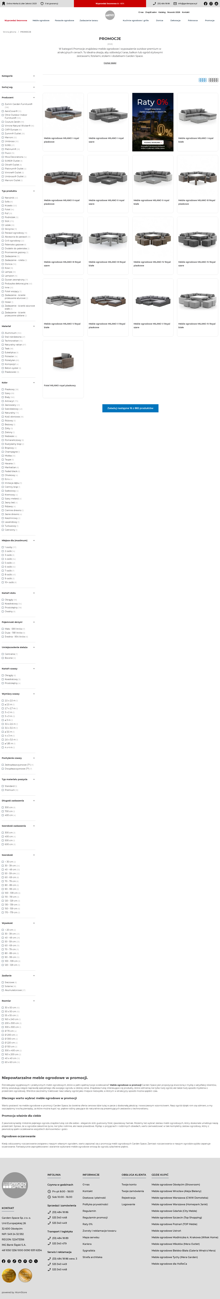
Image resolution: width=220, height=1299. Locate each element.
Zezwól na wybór (101, 662)
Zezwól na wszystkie (84, 662)
